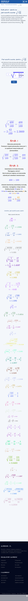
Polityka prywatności (6, 593)
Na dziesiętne (18, 567)
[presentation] (20, 5)
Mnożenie (3, 565)
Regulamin (14, 593)
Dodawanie (3, 560)
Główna (2, 4)
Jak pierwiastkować (19, 578)
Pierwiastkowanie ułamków (11, 4)
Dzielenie (3, 567)
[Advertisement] (14, 40)
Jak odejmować (4, 578)
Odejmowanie (4, 562)
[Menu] (26, 1)
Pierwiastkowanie (18, 562)
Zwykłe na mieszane (19, 582)
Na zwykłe (17, 565)
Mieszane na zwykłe (19, 580)
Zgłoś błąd (19, 593)
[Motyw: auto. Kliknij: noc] (23, 1)
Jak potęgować (18, 575)
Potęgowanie (18, 560)
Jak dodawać (4, 575)
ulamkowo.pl (5, 1)
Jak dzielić (3, 582)
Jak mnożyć (3, 580)
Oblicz (14, 82)
